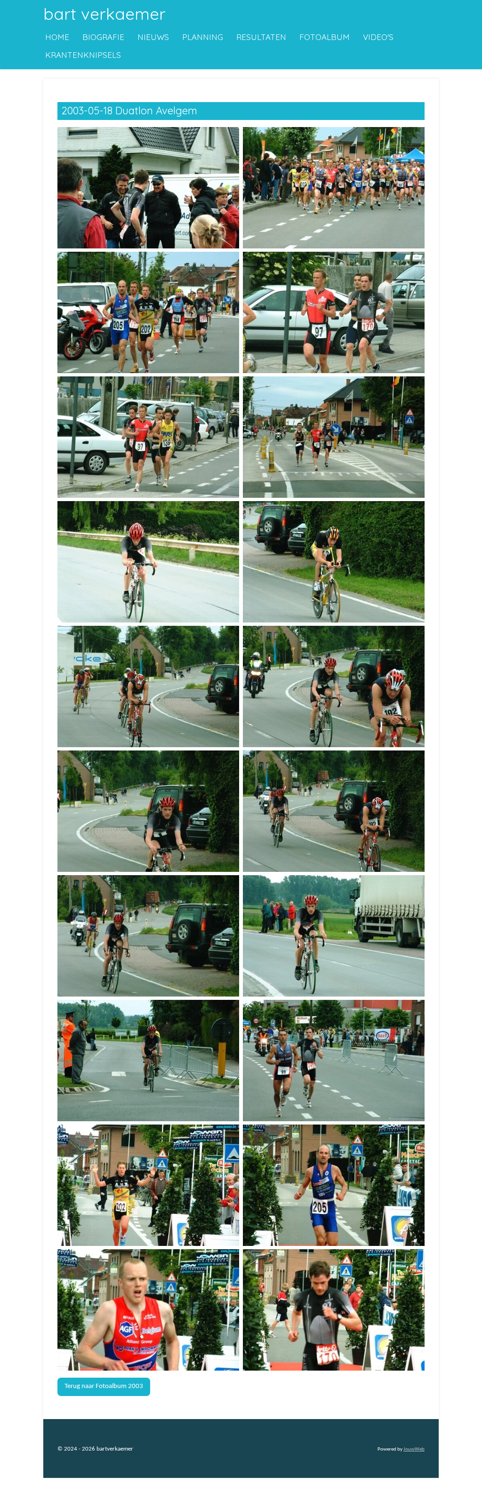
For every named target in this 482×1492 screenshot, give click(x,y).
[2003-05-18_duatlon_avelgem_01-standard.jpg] (148, 187)
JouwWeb (414, 1449)
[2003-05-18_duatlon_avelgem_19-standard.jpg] (148, 1309)
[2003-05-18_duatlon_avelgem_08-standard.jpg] (334, 561)
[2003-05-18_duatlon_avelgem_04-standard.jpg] (334, 312)
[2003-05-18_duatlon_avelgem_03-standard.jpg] (148, 312)
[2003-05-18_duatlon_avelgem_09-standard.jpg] (148, 686)
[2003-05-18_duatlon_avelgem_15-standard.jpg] (148, 1060)
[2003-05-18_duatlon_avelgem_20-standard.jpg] (334, 1309)
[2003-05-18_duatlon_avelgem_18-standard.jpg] (334, 1185)
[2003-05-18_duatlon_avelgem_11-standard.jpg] (148, 810)
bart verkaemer (104, 13)
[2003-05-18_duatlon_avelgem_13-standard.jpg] (148, 935)
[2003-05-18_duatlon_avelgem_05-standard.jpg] (148, 436)
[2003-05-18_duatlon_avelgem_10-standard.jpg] (334, 686)
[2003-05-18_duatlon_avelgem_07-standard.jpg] (148, 561)
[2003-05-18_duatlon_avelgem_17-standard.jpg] (148, 1185)
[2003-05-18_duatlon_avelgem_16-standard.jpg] (334, 1060)
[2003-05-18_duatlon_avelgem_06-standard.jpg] (334, 436)
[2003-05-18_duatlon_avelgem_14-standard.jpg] (334, 935)
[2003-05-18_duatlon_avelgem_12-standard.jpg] (334, 810)
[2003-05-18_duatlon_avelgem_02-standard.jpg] (334, 187)
